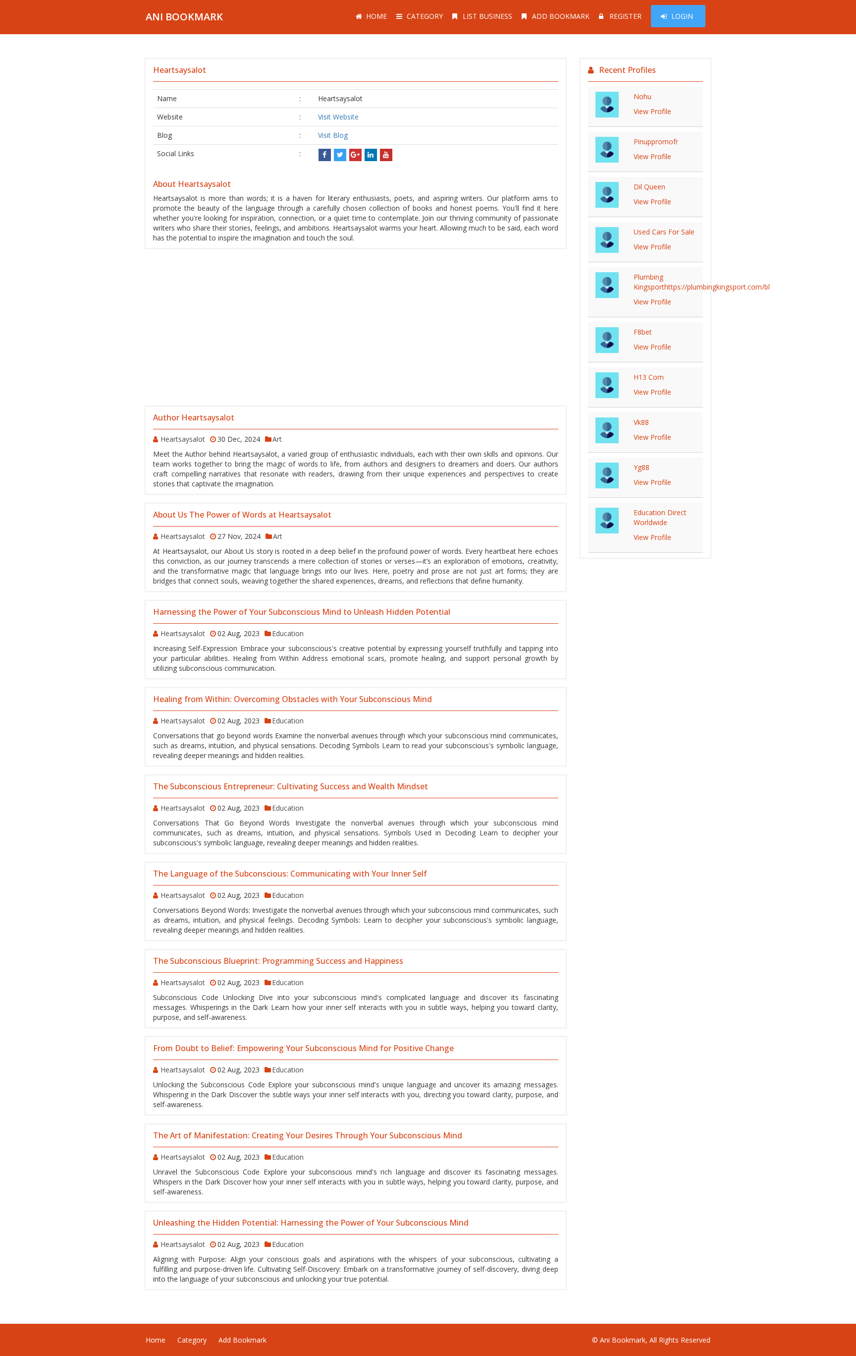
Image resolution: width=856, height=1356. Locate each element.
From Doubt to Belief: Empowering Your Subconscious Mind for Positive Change (303, 1048)
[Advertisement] (355, 327)
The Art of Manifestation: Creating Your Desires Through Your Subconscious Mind (307, 1135)
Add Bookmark (560, 16)
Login (682, 16)
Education (288, 633)
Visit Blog (333, 135)
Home (376, 16)
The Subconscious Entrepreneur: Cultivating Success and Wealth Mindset (290, 786)
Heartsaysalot (182, 439)
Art (277, 439)
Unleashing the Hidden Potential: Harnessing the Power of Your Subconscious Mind (311, 1222)
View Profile (652, 111)
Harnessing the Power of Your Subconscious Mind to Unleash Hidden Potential (301, 611)
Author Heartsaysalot (193, 417)
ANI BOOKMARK (184, 16)
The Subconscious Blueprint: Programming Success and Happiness (278, 960)
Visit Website (338, 116)
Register (625, 16)
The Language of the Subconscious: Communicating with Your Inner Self (290, 873)
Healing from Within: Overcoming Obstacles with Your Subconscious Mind (292, 699)
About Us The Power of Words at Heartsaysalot (242, 514)
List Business (487, 16)
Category (425, 16)
